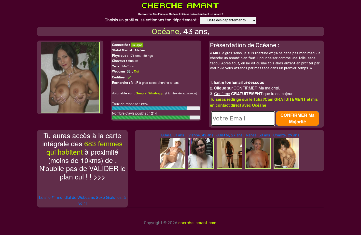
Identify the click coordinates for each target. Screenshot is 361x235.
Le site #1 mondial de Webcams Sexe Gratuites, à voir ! (82, 200)
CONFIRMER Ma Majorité (297, 118)
